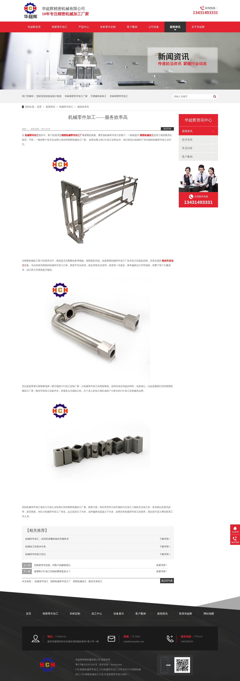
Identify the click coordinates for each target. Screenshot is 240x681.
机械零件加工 (32, 135)
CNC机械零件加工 (108, 669)
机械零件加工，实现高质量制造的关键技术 (47, 539)
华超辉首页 (34, 26)
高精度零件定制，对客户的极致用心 (52, 565)
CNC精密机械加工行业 (92, 674)
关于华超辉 (198, 26)
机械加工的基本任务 (35, 546)
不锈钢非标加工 (99, 96)
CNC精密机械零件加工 (86, 669)
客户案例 (132, 26)
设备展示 (118, 613)
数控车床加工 (95, 581)
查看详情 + (161, 565)
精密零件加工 (59, 26)
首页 (39, 107)
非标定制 (75, 613)
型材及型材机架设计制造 (49, 96)
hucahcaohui (116, 664)
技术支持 (187, 139)
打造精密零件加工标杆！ (116, 674)
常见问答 (187, 148)
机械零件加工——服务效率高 (74, 107)
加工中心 (97, 613)
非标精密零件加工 (119, 96)
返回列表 (167, 129)
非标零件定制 (108, 26)
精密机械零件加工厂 (72, 135)
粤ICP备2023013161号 (86, 664)
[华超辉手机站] (183, 665)
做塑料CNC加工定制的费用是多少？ (52, 571)
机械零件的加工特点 (35, 554)
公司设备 (153, 26)
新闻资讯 (175, 26)
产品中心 (84, 26)
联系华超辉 (185, 613)
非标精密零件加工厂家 (76, 96)
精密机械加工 (147, 135)
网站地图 (209, 613)
